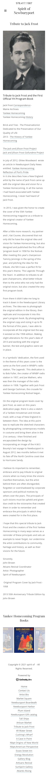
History (29, 117)
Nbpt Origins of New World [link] (24, 742)
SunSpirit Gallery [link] (24, 766)
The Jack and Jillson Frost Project (20, 148)
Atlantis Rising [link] (24, 770)
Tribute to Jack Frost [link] (24, 726)
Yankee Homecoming (14, 113)
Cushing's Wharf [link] (24, 734)
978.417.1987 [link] (24, 3)
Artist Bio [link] (24, 694)
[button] (6, 10)
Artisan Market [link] (24, 722)
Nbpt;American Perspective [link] (24, 746)
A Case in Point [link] (24, 738)
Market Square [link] (24, 698)
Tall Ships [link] (24, 718)
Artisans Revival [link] (24, 762)
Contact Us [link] (24, 690)
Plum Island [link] (24, 710)
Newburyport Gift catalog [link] (24, 714)
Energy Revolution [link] (24, 754)
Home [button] (24, 686)
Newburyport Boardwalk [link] (24, 702)
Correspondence (22, 105)
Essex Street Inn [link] (24, 750)
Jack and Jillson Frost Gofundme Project (23, 152)
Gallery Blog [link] (24, 758)
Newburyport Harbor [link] (24, 706)
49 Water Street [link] (24, 730)
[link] (24, 11)
